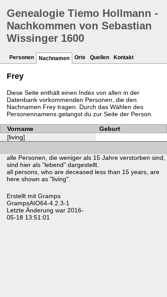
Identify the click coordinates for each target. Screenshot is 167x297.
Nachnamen (54, 58)
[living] (16, 137)
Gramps (49, 195)
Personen (21, 57)
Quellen (99, 57)
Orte (80, 57)
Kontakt (124, 57)
